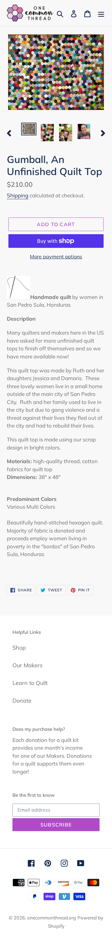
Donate (21, 700)
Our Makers (27, 665)
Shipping (17, 195)
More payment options (56, 256)
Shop (19, 647)
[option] (29, 129)
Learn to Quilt (30, 682)
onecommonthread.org (51, 918)
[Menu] (101, 13)
